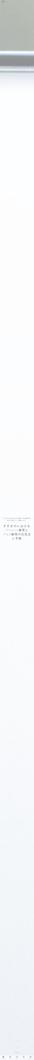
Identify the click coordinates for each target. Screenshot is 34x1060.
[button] (17, 1057)
